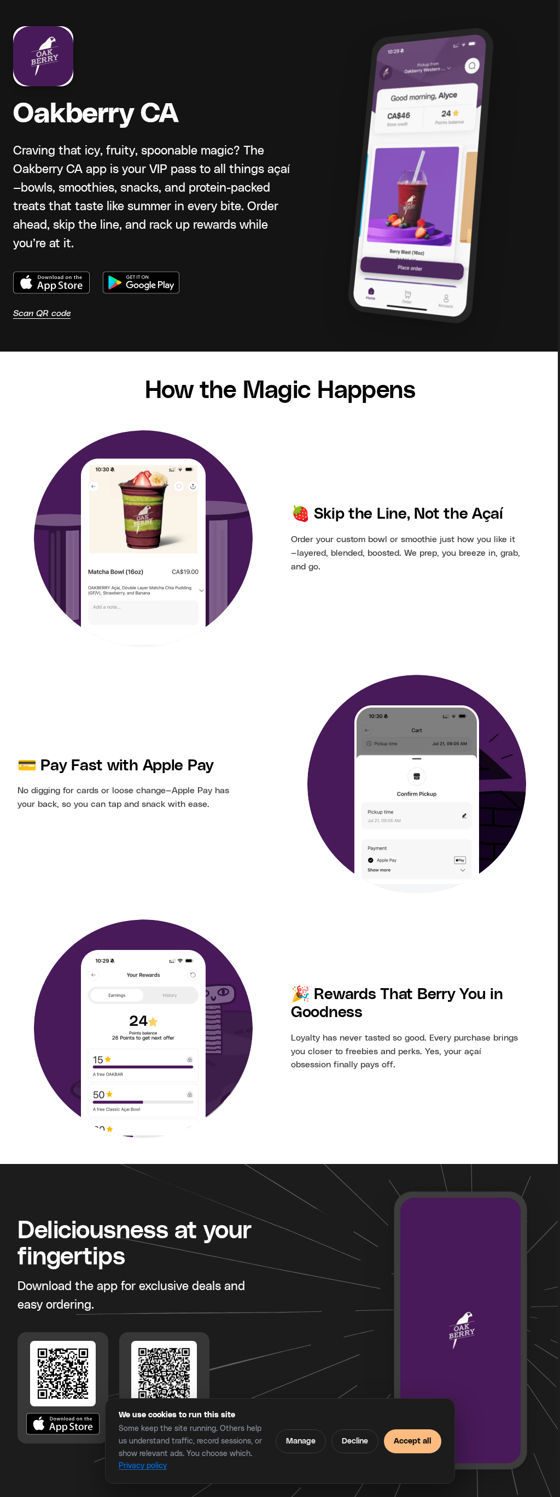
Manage (301, 1441)
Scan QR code (42, 313)
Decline (355, 1441)
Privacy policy (143, 1466)
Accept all (412, 1441)
